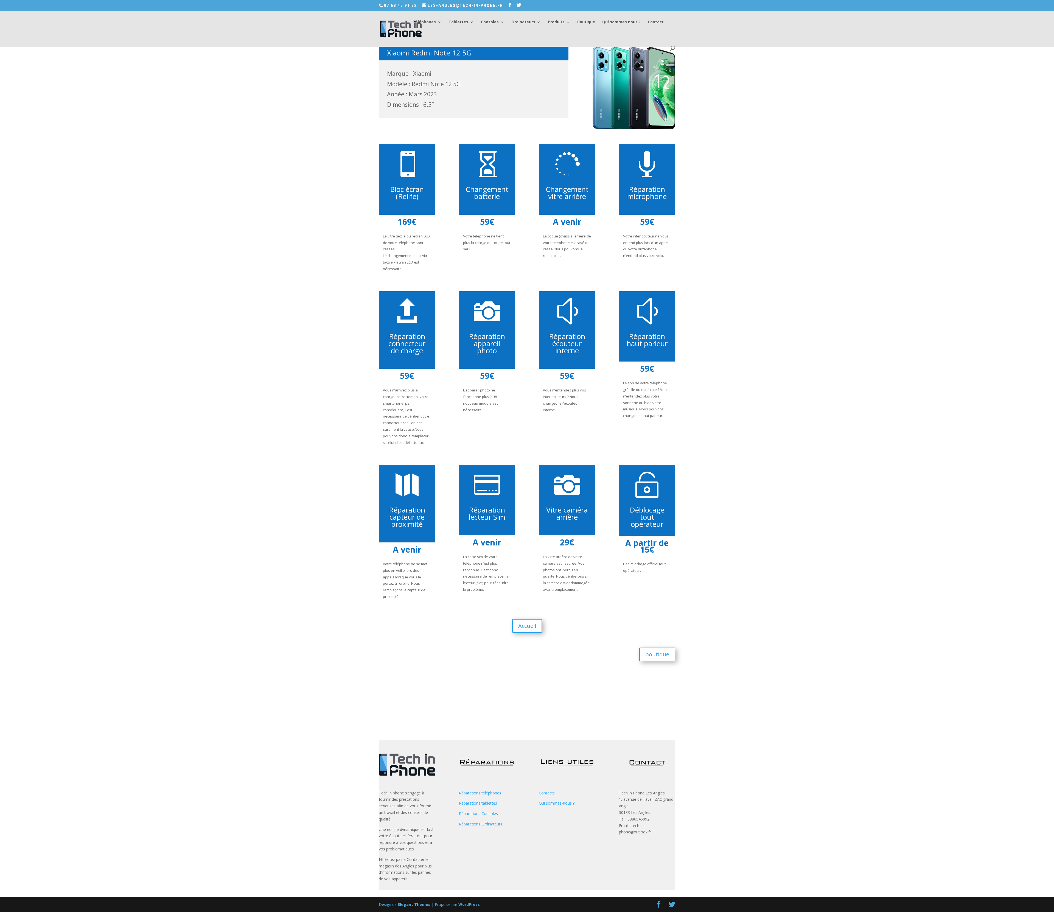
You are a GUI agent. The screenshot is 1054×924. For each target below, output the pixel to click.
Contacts (547, 793)
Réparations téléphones (480, 793)
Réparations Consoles (478, 813)
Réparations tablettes (478, 803)
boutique (657, 654)
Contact (656, 22)
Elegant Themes (414, 904)
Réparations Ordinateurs (480, 824)
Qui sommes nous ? (621, 22)
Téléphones (424, 22)
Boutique (586, 22)
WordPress (469, 904)
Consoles (490, 22)
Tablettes (458, 22)
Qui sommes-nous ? (556, 803)
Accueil (527, 625)
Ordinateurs (523, 22)
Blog (417, 35)
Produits (556, 22)
